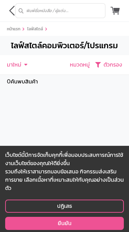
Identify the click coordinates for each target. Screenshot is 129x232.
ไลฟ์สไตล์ (35, 28)
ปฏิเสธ (64, 206)
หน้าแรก (13, 28)
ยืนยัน (65, 223)
